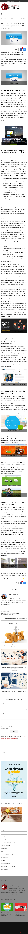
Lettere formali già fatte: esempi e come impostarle (7, 914)
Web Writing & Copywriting (11, 18)
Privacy (19, 932)
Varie (3, 860)
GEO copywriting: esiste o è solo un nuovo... (14, 691)
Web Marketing (6, 863)
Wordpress (5, 869)
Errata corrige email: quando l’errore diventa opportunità (20, 914)
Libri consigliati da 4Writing (10, 842)
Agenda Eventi (5, 830)
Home (8, 1)
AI (2, 833)
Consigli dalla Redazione (8, 839)
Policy (17, 929)
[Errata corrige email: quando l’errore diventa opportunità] (21, 907)
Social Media (5, 857)
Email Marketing (6, 845)
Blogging (4, 836)
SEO (3, 851)
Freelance (4, 848)
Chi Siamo (13, 1)
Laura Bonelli (9, 26)
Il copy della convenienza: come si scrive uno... (14, 645)
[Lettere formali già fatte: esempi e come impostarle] (7, 907)
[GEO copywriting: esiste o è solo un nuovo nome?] (14, 681)
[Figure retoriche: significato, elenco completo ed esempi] (14, 657)
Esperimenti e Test (8, 854)
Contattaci (18, 1)
